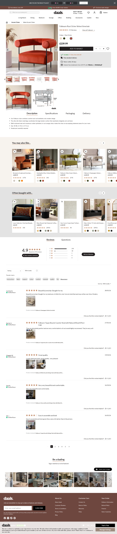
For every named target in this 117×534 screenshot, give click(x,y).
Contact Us (82, 502)
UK (57, 3)
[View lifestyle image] (18, 97)
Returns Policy (83, 505)
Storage (51, 18)
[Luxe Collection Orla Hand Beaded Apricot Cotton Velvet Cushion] (23, 210)
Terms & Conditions (60, 508)
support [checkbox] (24, 279)
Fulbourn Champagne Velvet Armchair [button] (45, 310)
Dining (32, 18)
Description (32, 113)
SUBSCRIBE (39, 508)
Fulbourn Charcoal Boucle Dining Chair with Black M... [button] (49, 403)
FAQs (80, 512)
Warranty (81, 508)
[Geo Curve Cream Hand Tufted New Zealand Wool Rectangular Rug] (70, 210)
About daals (58, 502)
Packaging (70, 113)
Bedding (68, 18)
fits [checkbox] (58, 279)
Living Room (22, 18)
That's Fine (105, 525)
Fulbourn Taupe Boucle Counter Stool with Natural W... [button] (49, 342)
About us (58, 498)
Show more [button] (63, 279)
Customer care (84, 498)
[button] (62, 249)
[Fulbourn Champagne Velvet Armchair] (94, 160)
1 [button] (51, 446)
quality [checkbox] (52, 279)
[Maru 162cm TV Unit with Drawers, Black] (94, 210)
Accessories (79, 18)
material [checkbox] (45, 279)
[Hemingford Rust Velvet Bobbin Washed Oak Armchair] (47, 160)
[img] (60, 30)
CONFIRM (83, 3)
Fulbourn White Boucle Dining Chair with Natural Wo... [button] (49, 372)
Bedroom (41, 18)
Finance (104, 508)
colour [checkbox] (31, 279)
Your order (105, 498)
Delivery (86, 113)
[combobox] (14, 270)
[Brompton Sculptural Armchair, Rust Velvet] (23, 160)
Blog (56, 515)
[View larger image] (32, 50)
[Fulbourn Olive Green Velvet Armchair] (70, 160)
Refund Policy (105, 505)
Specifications (51, 113)
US (72, 3)
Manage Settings (105, 530)
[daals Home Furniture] (58, 12)
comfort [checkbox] (38, 279)
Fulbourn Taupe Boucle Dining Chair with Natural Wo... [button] (49, 433)
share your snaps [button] (104, 469)
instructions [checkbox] (10, 279)
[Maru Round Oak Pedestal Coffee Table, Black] (47, 210)
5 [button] (65, 446)
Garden (89, 18)
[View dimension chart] (45, 97)
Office (60, 18)
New (97, 18)
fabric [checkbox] (18, 279)
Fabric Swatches (106, 512)
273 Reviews (73, 30)
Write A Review (88, 254)
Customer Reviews (60, 505)
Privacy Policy (59, 512)
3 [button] (58, 446)
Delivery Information (107, 502)
